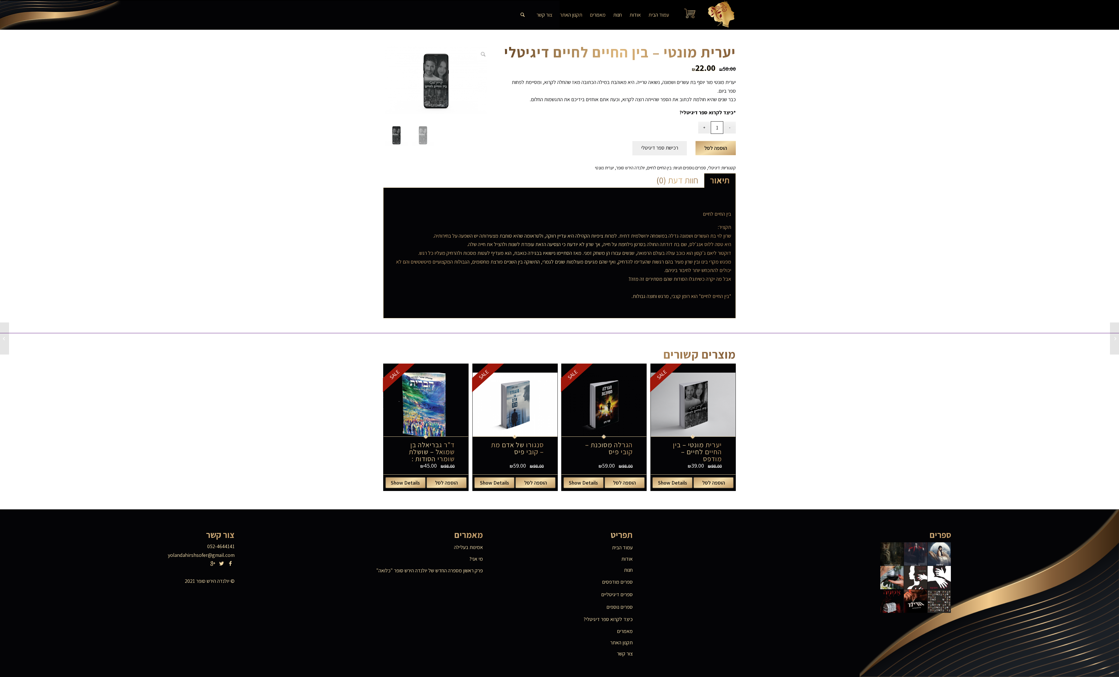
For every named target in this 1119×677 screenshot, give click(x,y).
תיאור (720, 180)
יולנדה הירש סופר (630, 168)
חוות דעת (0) (677, 180)
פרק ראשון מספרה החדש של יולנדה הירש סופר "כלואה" (429, 570)
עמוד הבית (622, 547)
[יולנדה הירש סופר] (719, 14)
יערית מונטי (604, 168)
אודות (627, 558)
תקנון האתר (621, 642)
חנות (628, 569)
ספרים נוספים (694, 168)
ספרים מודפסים (617, 581)
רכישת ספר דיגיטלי (659, 147)
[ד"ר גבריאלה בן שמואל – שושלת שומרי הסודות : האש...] (1114, 338)
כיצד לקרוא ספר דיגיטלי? (706, 112)
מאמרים (625, 631)
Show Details (672, 482)
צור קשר (625, 653)
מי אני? (476, 558)
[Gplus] (212, 563)
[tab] (720, 180)
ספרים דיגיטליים (617, 594)
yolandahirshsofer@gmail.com (201, 555)
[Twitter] (221, 563)
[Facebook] (230, 563)
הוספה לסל (715, 148)
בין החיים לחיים (659, 168)
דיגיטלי (714, 168)
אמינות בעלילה (468, 547)
